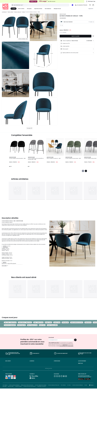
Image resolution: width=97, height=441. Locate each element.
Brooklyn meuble (48, 322)
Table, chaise (10, 12)
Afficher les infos (48, 368)
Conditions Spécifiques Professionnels (53, 385)
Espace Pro (91, 8)
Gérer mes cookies (10, 386)
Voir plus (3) (29, 128)
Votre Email (51, 337)
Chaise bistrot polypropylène (9, 325)
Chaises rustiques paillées (52, 325)
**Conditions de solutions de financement (29, 386)
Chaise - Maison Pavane (38, 322)
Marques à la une (57, 8)
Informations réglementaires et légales (40, 385)
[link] (77, 40)
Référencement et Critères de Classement (27, 385)
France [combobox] (92, 385)
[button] (93, 5)
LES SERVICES (32, 360)
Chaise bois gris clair (21, 325)
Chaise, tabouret (17, 12)
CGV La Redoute (5, 385)
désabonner (65, 344)
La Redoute (4, 12)
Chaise (23, 12)
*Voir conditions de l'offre (53, 342)
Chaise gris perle (65, 322)
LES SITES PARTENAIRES (82, 360)
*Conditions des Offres (18, 386)
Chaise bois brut (88, 322)
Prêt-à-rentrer (21, 8)
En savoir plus (88, 376)
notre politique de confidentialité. (66, 346)
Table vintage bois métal (32, 325)
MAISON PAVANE (63, 14)
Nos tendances (48, 8)
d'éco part (64, 32)
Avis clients (69, 385)
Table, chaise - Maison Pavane (10, 322)
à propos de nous (57, 360)
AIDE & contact (8, 360)
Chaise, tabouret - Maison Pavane (25, 322)
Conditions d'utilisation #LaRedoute (77, 385)
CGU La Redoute (63, 385)
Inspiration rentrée (38, 8)
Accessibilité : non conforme (41, 386)
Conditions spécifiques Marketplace (14, 385)
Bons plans (29, 8)
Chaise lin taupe (57, 322)
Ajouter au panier (75, 36)
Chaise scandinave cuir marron (77, 322)
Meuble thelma (42, 325)
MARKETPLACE (80, 363)
